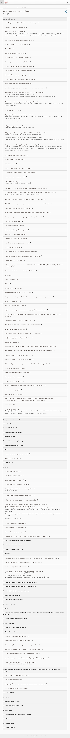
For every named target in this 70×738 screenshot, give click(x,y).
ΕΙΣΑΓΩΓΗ (8, 423)
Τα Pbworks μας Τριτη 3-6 (13, 390)
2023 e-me (8, 719)
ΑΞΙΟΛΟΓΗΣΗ (9, 462)
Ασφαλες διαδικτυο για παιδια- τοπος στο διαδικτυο (20, 271)
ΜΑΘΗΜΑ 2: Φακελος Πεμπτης (14, 441)
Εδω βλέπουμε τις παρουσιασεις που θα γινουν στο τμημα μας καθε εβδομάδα (28, 204)
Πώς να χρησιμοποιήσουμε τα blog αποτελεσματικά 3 (21, 500)
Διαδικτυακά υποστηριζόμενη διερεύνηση (18, 540)
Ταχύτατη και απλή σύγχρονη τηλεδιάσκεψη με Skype (21, 102)
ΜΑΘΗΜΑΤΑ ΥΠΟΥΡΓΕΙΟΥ (12, 181)
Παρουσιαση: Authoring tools (14, 377)
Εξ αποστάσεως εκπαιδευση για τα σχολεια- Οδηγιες (20, 172)
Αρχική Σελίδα (6, 7)
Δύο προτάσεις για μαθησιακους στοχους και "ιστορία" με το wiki (24, 217)
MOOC (7, 608)
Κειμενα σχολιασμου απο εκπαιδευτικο (16, 636)
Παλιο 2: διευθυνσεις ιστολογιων (15, 527)
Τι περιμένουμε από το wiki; (13, 301)
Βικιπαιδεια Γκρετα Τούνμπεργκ (14, 31)
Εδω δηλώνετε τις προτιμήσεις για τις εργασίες (19, 40)
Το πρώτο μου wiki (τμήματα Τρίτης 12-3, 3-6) (18, 292)
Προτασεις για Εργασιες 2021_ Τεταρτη (16, 238)
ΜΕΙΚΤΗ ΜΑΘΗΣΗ (10, 604)
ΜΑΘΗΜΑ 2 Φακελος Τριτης (13, 432)
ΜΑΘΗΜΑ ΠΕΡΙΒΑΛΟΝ (11, 428)
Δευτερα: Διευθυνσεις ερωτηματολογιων (17, 44)
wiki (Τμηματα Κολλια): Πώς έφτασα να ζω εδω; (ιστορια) (21, 23)
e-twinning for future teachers (14, 599)
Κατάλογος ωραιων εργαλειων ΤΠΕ (15, 177)
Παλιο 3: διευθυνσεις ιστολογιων (15, 532)
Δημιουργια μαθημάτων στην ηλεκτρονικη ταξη (19, 83)
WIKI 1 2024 (8, 710)
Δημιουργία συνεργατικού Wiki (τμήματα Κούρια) (19, 320)
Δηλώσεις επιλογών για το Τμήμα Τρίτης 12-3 (18, 355)
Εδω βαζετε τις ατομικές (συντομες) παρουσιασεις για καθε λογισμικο (25, 188)
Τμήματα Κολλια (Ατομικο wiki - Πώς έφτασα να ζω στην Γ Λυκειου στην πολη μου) (29, 297)
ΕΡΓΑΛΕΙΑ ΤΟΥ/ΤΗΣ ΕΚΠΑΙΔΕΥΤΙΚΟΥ (15, 627)
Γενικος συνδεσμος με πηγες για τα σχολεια (18, 168)
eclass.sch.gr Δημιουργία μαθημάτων (16, 155)
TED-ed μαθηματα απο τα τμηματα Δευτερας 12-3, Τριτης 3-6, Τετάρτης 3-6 (27, 364)
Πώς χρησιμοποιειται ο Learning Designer (17, 57)
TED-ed (7, 697)
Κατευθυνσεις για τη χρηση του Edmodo (17, 454)
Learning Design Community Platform (16, 567)
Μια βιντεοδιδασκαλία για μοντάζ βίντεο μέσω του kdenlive (22, 325)
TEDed (7, 284)
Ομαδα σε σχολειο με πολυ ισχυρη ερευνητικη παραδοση (22, 645)
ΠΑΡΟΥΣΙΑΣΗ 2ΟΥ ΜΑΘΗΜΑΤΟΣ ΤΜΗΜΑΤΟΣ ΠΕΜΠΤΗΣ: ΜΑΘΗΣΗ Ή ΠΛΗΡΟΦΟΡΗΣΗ (29, 351)
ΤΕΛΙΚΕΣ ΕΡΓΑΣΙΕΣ (10, 727)
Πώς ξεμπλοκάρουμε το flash (13, 126)
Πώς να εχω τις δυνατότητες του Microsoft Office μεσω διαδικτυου (24, 133)
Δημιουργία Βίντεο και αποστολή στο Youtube (18, 115)
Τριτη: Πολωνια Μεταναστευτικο (15, 53)
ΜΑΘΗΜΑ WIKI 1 (10, 436)
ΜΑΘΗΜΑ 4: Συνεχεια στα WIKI (14, 445)
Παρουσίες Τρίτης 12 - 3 (12, 110)
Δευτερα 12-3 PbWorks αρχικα (14, 381)
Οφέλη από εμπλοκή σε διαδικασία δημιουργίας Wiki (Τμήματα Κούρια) (26, 310)
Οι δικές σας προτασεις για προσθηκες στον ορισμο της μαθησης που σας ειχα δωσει (30, 192)
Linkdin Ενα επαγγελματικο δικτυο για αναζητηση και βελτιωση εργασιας (26, 658)
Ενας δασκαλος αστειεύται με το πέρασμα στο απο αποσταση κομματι (25, 88)
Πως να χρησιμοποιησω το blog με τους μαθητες (19, 489)
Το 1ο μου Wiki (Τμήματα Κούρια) (15, 305)
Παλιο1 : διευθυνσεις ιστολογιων (15, 523)
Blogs (6, 467)
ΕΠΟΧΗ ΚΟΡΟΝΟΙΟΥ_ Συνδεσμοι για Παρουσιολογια (20, 586)
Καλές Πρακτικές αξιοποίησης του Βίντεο (17, 372)
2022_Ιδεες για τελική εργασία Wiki (15, 329)
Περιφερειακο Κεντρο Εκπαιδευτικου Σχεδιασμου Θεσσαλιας (22, 256)
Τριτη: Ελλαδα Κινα (11, 49)
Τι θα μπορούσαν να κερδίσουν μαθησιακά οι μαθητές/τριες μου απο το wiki (27, 212)
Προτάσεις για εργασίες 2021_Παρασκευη (17, 243)
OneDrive (8, 275)
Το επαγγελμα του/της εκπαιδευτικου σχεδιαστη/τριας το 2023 (23, 649)
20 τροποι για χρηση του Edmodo (15, 225)
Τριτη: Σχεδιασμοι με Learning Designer (17, 75)
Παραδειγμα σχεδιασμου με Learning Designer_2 (19, 70)
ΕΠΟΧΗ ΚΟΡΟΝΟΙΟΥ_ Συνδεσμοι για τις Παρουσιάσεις (21, 582)
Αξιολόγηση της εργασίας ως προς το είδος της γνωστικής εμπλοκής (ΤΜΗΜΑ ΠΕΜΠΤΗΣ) (30, 346)
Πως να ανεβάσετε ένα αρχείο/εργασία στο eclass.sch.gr (21, 145)
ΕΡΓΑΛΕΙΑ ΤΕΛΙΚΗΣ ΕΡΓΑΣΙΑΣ (13, 545)
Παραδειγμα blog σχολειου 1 (13, 471)
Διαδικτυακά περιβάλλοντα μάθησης (18, 7)
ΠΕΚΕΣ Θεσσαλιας (10, 164)
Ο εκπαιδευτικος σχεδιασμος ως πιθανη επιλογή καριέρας (22, 653)
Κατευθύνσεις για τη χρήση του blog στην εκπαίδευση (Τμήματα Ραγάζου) (27, 536)
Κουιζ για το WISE (10, 405)
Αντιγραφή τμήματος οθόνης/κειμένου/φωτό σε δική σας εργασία (24, 92)
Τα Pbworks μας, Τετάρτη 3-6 (13, 394)
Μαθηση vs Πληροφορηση (12, 595)
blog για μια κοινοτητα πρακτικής (15, 480)
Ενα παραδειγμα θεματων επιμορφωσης (17, 688)
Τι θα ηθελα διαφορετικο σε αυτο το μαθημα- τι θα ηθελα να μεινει (24, 385)
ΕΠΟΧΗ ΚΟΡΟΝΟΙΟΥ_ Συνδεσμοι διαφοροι (17, 591)
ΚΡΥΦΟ (7, 554)
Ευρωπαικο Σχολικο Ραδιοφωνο (14, 260)
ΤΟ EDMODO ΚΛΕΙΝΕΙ (11, 342)
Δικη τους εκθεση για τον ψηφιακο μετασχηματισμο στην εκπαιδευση (25, 684)
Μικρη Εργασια (9, 723)
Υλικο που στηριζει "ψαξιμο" (14, 706)
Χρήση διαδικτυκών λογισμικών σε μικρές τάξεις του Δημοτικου (23, 571)
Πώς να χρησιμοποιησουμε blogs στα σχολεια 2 (19, 495)
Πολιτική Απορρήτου (46, 736)
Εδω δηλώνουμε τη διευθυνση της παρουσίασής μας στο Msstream (25, 199)
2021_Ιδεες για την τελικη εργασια (15, 234)
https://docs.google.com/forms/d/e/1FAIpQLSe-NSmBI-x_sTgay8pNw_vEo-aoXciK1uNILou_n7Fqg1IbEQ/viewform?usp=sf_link (26, 505)
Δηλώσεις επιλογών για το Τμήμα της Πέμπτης (18, 359)
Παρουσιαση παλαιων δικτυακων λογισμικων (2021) (20, 252)
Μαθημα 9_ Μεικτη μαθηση (13, 221)
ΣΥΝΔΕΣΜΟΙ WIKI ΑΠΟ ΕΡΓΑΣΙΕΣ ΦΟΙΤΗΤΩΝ (18, 714)
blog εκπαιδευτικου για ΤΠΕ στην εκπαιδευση (18, 640)
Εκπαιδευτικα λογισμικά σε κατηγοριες (16, 230)
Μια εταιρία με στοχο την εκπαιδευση (16, 675)
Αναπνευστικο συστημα (12, 458)
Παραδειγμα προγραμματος (13, 679)
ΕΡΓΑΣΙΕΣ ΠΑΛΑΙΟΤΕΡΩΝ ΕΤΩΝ (14, 549)
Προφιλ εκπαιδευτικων (12, 632)
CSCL (6, 449)
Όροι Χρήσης (36, 736)
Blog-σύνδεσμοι (9, 623)
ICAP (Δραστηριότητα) (11, 279)
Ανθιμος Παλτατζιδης (11, 409)
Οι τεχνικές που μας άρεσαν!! (14, 288)
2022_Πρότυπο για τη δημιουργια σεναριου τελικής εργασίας (23, 333)
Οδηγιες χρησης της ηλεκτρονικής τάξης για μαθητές (20, 79)
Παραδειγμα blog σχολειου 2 (13, 476)
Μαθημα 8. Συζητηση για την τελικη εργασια (18, 208)
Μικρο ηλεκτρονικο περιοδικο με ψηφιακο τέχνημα (20, 662)
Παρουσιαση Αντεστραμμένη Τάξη (15, 368)
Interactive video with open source (15, 27)
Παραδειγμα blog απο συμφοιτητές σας (16, 484)
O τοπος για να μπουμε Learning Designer (17, 62)
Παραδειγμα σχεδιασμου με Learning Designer (19, 66)
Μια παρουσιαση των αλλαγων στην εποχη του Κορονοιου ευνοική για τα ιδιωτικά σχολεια (31, 558)
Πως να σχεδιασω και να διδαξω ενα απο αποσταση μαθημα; (23, 562)
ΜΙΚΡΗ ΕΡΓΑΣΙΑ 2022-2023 (12, 701)
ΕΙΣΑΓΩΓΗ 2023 (9, 692)
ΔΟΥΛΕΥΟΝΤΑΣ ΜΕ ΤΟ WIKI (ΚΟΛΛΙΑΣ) (16, 619)
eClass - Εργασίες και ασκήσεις (14, 159)
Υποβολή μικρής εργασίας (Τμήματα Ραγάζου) (18, 338)
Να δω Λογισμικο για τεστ (13, 247)
